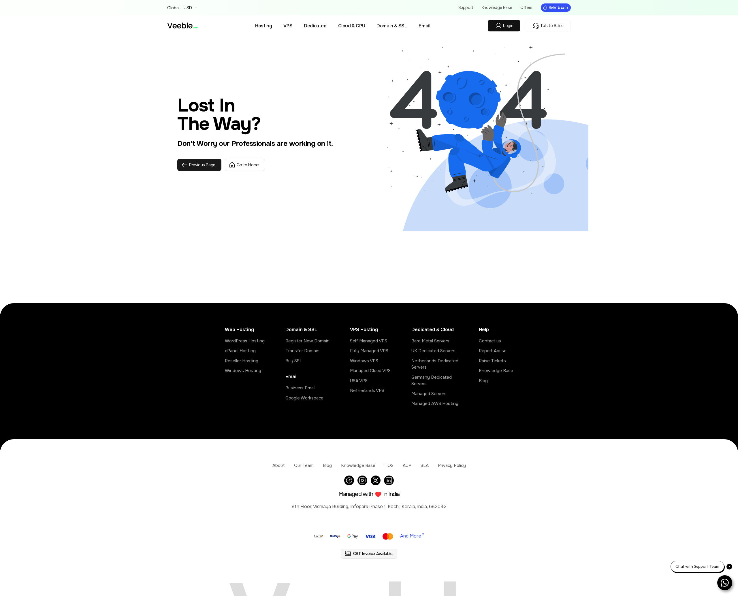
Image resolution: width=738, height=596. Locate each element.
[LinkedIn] (389, 480)
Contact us (490, 341)
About (278, 465)
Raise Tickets (492, 361)
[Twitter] (376, 480)
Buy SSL (293, 361)
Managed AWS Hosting (434, 403)
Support (465, 7)
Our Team (304, 465)
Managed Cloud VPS (370, 371)
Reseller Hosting (241, 361)
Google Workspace (304, 398)
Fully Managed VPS (369, 351)
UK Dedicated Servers (433, 351)
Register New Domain (307, 341)
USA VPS (359, 381)
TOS (389, 465)
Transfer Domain (302, 351)
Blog (483, 381)
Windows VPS (364, 361)
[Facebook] (349, 480)
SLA (425, 465)
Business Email (300, 388)
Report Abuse (493, 351)
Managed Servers (429, 394)
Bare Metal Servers (430, 341)
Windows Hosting (243, 371)
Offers (526, 7)
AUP (407, 465)
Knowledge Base (497, 7)
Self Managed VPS (368, 341)
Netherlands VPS (367, 390)
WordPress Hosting (245, 341)
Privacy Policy (452, 465)
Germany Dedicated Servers (431, 380)
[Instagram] (362, 480)
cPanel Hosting (240, 351)
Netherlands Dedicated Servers (434, 364)
